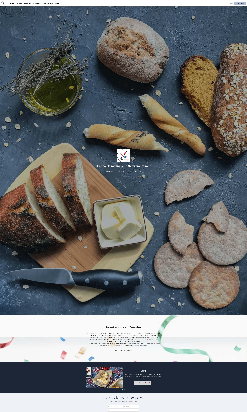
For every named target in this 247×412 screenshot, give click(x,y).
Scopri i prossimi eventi (143, 383)
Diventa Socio (240, 3)
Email (109, 410)
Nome (109, 406)
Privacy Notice (133, 401)
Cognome (126, 406)
